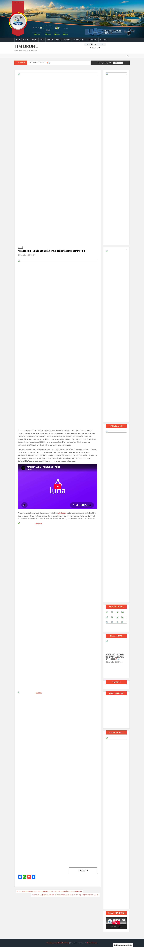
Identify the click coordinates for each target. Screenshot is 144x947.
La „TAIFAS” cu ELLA (79, 39)
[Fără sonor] (123, 927)
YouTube (103, 39)
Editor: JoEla (22, 255)
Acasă (18, 39)
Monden (67, 39)
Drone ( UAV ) (92, 39)
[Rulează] (109, 927)
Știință (59, 39)
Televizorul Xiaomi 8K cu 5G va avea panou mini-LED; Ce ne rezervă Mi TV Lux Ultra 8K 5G (50, 891)
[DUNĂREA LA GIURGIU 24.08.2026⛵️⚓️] (116, 646)
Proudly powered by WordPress (58, 943)
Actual (25, 39)
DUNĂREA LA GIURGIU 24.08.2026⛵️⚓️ (35, 63)
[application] (116, 923)
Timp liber (120, 654)
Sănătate (34, 39)
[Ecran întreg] (125, 927)
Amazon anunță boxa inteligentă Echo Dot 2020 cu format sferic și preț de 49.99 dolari (64, 895)
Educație (50, 39)
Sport (42, 39)
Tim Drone (26, 46)
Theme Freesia (92, 943)
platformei (62, 513)
